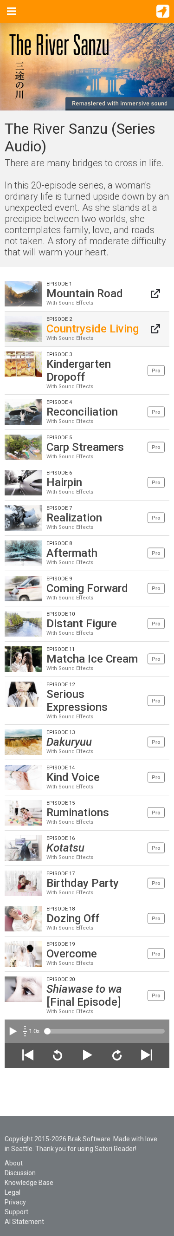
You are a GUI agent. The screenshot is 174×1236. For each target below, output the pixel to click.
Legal (12, 1192)
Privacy (15, 1202)
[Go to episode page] (155, 293)
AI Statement (24, 1221)
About (14, 1163)
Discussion (20, 1173)
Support (16, 1212)
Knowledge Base (29, 1182)
